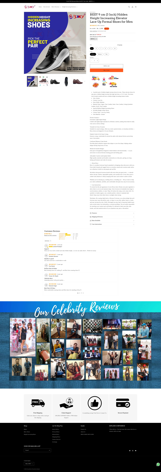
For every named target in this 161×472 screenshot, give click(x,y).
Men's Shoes (27, 431)
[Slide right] (84, 81)
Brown (100, 54)
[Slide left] (25, 81)
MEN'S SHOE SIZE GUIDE (87, 434)
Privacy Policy (55, 431)
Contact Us (83, 429)
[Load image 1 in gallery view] (32, 81)
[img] (52, 244)
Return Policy (55, 429)
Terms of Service (56, 439)
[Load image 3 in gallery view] (55, 81)
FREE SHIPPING (93, 31)
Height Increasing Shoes (30, 434)
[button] (56, 6)
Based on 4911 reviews (50, 235)
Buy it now (106, 70)
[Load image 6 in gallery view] (77, 81)
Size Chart (120, 44)
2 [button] (79, 293)
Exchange (54, 442)
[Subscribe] (49, 450)
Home (25, 429)
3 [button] (81, 293)
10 (114, 48)
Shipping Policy (56, 436)
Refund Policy (55, 434)
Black (93, 54)
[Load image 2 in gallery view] (43, 81)
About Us (83, 431)
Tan (106, 54)
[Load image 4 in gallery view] (66, 81)
